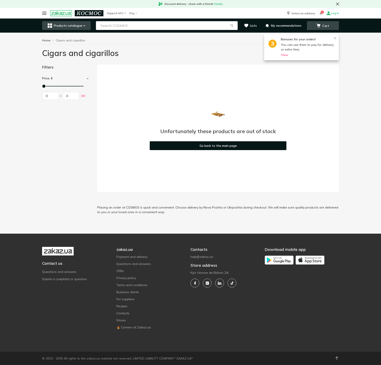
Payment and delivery (132, 257)
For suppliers (125, 299)
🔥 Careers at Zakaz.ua (133, 327)
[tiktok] (232, 283)
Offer (120, 271)
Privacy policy (126, 278)
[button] (300, 13)
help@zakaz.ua (201, 257)
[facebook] (194, 283)
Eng (131, 13)
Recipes (121, 306)
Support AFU (115, 13)
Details (218, 4)
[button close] (337, 3)
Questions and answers (59, 272)
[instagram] (207, 283)
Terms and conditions (132, 285)
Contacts (122, 313)
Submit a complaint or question (64, 279)
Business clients (127, 292)
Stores (121, 320)
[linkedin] (219, 283)
